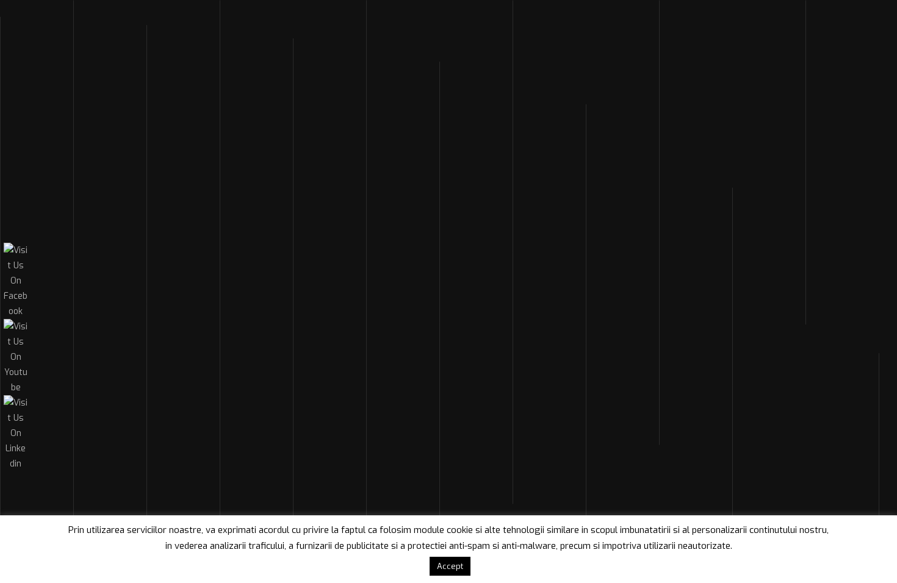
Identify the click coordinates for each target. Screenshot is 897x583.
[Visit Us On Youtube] (15, 387)
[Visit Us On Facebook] (15, 311)
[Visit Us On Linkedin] (15, 464)
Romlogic (234, 137)
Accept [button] (450, 566)
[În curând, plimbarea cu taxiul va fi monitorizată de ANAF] (210, 273)
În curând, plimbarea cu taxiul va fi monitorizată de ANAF (447, 188)
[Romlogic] (115, 29)
